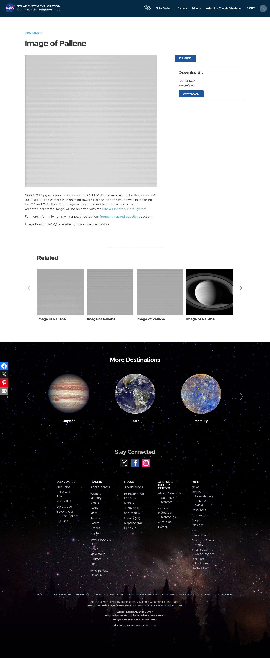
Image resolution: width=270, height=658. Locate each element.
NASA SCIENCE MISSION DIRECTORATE (151, 595)
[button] (251, 8)
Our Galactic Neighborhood (39, 10)
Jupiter (69, 421)
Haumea (96, 559)
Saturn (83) (132, 513)
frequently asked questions (120, 216)
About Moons (133, 487)
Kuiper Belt (64, 501)
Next (241, 288)
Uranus (95, 528)
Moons (129, 482)
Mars (93, 513)
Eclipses (62, 521)
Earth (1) (130, 498)
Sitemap (206, 595)
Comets (163, 527)
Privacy (100, 595)
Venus (94, 503)
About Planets (100, 487)
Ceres (94, 549)
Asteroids (164, 522)
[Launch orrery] (147, 9)
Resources (199, 510)
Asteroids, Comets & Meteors (165, 485)
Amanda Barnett (143, 612)
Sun (59, 496)
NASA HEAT (200, 568)
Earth (135, 421)
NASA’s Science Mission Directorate (160, 605)
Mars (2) (130, 503)
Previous (28, 288)
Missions (198, 525)
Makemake (97, 554)
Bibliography (62, 595)
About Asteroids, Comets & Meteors (170, 498)
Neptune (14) (133, 523)
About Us (42, 595)
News (195, 487)
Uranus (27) (132, 518)
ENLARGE (185, 58)
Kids (195, 530)
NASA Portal (187, 595)
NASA (11, 8)
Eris (93, 564)
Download (191, 94)
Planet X (96, 575)
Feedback (83, 595)
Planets (96, 482)
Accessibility (225, 595)
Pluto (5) (130, 528)
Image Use (116, 595)
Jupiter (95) (132, 508)
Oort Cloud (64, 506)
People (196, 520)
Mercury (201, 421)
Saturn (94, 523)
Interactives (200, 535)
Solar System (66, 482)
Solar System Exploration (39, 5)
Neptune (96, 533)
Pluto (94, 543)
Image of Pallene (51, 319)
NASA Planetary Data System (124, 209)
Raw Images (33, 33)
